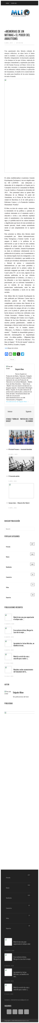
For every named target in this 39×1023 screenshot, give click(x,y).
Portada (8, 547)
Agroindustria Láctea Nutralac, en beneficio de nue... (24, 644)
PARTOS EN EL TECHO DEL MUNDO (26, 420)
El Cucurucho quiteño (13, 476)
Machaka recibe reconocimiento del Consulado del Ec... (23, 670)
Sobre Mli (14, 3)
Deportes (8, 597)
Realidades (9, 567)
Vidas (7, 587)
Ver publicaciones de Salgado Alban (17, 401)
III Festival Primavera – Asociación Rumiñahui (20, 449)
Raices (12, 359)
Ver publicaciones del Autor (21, 697)
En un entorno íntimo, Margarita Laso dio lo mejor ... (23, 631)
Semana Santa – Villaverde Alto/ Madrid (18, 503)
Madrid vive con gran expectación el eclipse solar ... (24, 618)
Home (7, 3)
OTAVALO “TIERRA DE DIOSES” (12, 420)
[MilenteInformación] (19, 15)
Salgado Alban (18, 692)
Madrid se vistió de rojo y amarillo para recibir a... (21, 657)
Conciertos (9, 577)
